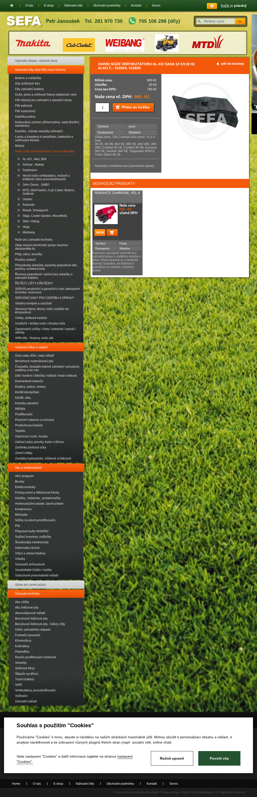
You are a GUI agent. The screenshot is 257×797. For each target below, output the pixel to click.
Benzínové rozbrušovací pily (34, 361)
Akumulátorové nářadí (30, 613)
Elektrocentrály (25, 487)
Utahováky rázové (27, 548)
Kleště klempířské (27, 392)
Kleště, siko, (23, 398)
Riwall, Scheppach (35, 210)
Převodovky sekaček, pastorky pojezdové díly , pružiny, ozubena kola (46, 267)
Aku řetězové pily (26, 607)
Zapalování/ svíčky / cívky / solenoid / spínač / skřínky (45, 330)
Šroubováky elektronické (32, 542)
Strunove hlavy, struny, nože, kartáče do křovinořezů (42, 310)
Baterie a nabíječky (28, 78)
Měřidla (20, 409)
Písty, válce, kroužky (28, 254)
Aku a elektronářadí (28, 468)
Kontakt (136, 5)
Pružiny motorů (25, 259)
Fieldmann (30, 170)
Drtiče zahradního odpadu (33, 629)
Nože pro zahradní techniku (34, 239)
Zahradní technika (27, 593)
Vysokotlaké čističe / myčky (33, 570)
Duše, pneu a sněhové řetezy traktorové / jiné (46, 94)
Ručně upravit (172, 758)
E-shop (49, 5)
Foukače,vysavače (27, 635)
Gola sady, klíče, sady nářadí (34, 355)
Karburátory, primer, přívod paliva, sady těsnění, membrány (47, 123)
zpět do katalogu (232, 63)
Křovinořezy (23, 640)
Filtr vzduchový (25, 111)
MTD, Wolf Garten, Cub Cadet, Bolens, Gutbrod (49, 191)
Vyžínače (21, 696)
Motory (19, 146)
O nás (29, 5)
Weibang (29, 232)
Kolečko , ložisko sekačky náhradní (39, 131)
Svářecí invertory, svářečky (33, 537)
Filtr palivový (23, 105)
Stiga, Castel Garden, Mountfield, (45, 216)
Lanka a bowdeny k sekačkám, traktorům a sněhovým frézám (44, 138)
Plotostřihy (22, 651)
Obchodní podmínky (106, 5)
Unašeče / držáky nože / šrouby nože (40, 323)
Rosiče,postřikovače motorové (35, 657)
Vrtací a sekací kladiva (30, 553)
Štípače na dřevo (26, 674)
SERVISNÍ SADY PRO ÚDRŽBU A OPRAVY (44, 298)
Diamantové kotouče (29, 381)
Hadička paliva (25, 116)
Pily (17, 525)
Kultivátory (22, 646)
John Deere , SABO (36, 184)
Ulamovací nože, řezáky (31, 436)
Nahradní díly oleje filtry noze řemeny (40, 70)
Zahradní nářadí (26, 701)
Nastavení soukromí (232, 792)
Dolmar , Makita (33, 164)
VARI (18, 685)
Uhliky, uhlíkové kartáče (31, 318)
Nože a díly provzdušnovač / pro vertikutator (45, 151)
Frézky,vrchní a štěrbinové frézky (37, 492)
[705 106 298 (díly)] (132, 21)
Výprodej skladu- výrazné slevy (36, 60)
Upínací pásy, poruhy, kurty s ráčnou (39, 442)
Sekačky (21, 663)
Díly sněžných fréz (27, 83)
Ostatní (27, 199)
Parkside (29, 205)
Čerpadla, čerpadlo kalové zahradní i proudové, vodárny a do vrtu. (47, 368)
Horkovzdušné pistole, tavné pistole (39, 503)
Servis (156, 5)
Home (11, 5)
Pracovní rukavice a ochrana (34, 420)
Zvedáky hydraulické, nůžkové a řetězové (43, 458)
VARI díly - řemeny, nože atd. (34, 338)
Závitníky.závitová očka (30, 447)
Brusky (19, 481)
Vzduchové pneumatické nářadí (36, 575)
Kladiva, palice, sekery (30, 386)
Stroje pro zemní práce (30, 584)
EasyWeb (152, 792)
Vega (26, 227)
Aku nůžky (22, 602)
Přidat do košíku (136, 107)
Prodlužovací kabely (29, 425)
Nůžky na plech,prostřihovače (35, 520)
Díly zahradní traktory (29, 89)
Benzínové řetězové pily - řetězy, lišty (40, 624)
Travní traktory (24, 679)
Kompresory (23, 509)
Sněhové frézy (25, 668)
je (233, 6)
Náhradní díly (73, 5)
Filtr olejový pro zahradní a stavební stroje (43, 100)
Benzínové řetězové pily (31, 618)
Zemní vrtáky (23, 453)
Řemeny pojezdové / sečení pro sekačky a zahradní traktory (44, 276)
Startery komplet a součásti (33, 303)
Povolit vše (219, 758)
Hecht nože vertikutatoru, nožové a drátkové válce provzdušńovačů (46, 177)
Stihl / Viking (31, 221)
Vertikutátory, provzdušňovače (35, 690)
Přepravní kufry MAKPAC (32, 531)
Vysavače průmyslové (30, 564)
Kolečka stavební (26, 403)
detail (99, 232)
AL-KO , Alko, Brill (34, 159)
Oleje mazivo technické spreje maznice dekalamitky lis (41, 246)
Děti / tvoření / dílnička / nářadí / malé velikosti (46, 375)
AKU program (24, 476)
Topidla (20, 431)
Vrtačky (20, 559)
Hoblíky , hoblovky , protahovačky (37, 498)
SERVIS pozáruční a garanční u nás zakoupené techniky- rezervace (47, 290)
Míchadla (21, 514)
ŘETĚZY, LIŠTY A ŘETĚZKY (34, 283)
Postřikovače (24, 414)
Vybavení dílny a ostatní (31, 347)
